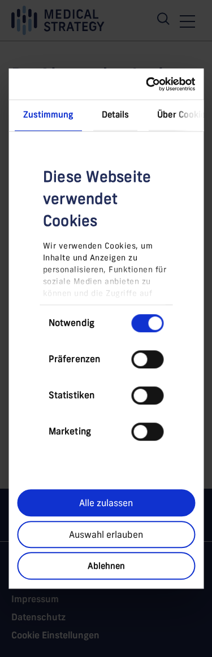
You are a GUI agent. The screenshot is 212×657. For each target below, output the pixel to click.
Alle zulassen (106, 502)
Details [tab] (115, 114)
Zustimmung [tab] (48, 114)
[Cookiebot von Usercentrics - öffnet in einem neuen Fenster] (148, 84)
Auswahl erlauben (106, 534)
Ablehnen (106, 565)
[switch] (147, 359)
